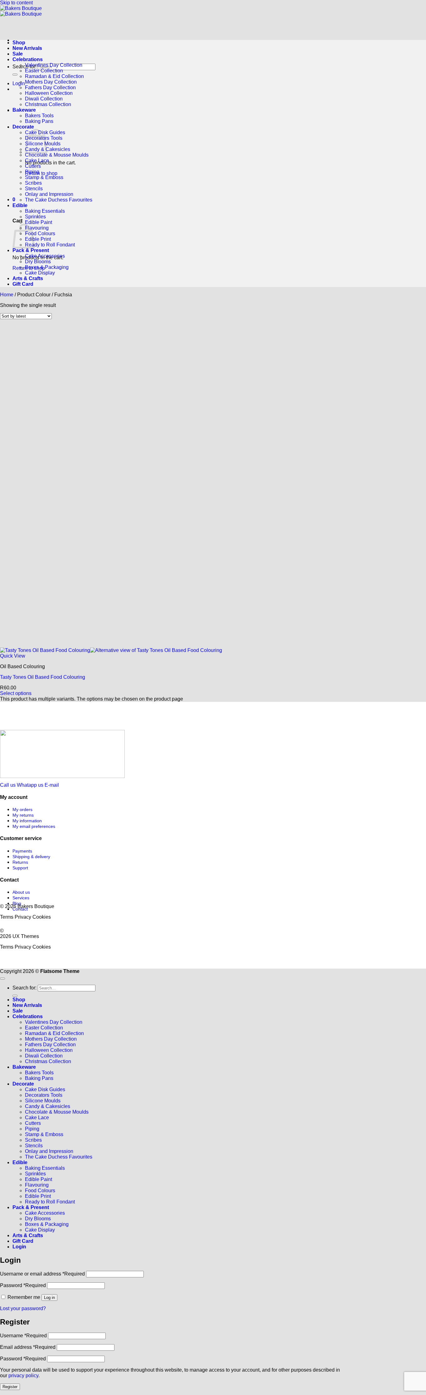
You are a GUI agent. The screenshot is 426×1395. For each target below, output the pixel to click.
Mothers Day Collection (51, 82)
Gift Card (22, 284)
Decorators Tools (43, 1095)
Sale (17, 53)
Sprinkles (35, 216)
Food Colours (40, 233)
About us (21, 892)
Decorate (23, 126)
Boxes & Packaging (47, 267)
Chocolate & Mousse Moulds (57, 155)
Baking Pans (39, 121)
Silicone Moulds (43, 1100)
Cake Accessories (45, 256)
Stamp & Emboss (44, 177)
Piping (32, 171)
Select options (15, 693)
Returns (20, 862)
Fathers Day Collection (50, 87)
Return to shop (41, 173)
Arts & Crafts (27, 278)
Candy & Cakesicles (47, 149)
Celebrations (27, 59)
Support (20, 867)
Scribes (33, 183)
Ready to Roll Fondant (50, 244)
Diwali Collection (44, 98)
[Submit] (14, 74)
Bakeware (24, 110)
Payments (22, 850)
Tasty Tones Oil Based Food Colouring (42, 677)
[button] (18, 83)
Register (9, 1386)
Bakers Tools (39, 115)
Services (20, 897)
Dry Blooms (38, 261)
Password (23, 1285)
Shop (18, 42)
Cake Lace (37, 160)
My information (27, 820)
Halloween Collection (49, 93)
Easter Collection (44, 70)
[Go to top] (2, 978)
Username (23, 1335)
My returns (23, 815)
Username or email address (42, 1273)
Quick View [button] (12, 656)
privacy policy (23, 1375)
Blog (16, 903)
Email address (28, 1347)
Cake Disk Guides (45, 1089)
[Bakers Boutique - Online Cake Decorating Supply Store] (21, 11)
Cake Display (40, 272)
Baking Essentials (45, 211)
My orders (22, 809)
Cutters (33, 166)
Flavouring (37, 228)
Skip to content (16, 2)
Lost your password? (23, 1308)
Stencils (34, 188)
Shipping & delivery (31, 856)
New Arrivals (27, 48)
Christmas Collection (48, 104)
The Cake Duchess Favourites (58, 199)
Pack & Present (30, 250)
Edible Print (38, 239)
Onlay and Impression (49, 194)
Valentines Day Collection (53, 65)
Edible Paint (38, 222)
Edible (19, 205)
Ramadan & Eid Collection (54, 76)
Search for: (24, 66)
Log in (49, 1297)
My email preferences (33, 826)
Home (6, 294)
